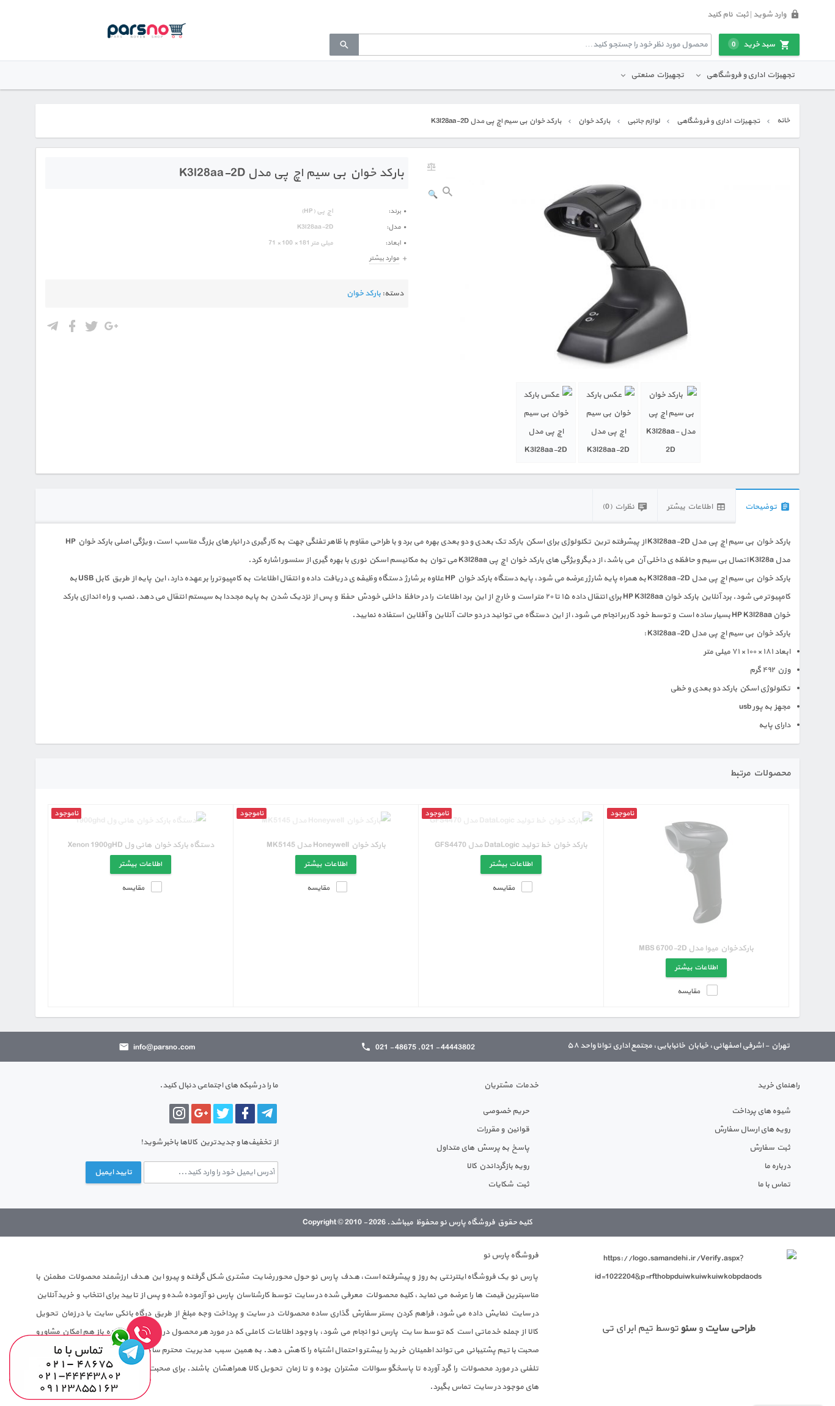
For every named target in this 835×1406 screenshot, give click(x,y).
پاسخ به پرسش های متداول (482, 1148)
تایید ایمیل (113, 1172)
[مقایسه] (431, 167)
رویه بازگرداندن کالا (497, 1166)
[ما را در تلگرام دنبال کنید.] (267, 1113)
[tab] (767, 506)
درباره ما (777, 1166)
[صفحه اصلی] (147, 30)
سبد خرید (753, 45)
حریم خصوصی (505, 1111)
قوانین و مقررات (502, 1129)
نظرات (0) (618, 507)
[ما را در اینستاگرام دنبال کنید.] (179, 1113)
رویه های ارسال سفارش (752, 1129)
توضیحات (761, 507)
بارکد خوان (594, 121)
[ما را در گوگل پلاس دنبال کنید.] (201, 1113)
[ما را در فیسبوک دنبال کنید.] (245, 1113)
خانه (783, 120)
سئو (688, 1328)
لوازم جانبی (643, 121)
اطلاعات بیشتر (690, 507)
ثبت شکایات (508, 1184)
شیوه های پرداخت (761, 1111)
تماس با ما (773, 1184)
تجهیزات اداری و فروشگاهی (750, 75)
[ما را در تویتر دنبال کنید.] (223, 1113)
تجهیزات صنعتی (657, 75)
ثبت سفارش (769, 1148)
